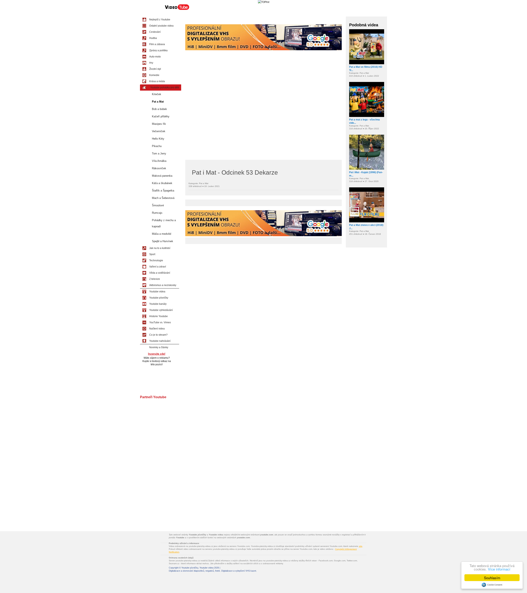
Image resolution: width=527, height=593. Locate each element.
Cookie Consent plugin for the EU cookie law (492, 584)
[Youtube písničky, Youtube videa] (177, 9)
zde (360, 546)
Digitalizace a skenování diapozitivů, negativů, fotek (194, 571)
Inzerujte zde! (156, 353)
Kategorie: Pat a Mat (198, 183)
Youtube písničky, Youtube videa (197, 567)
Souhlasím (492, 577)
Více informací (499, 569)
